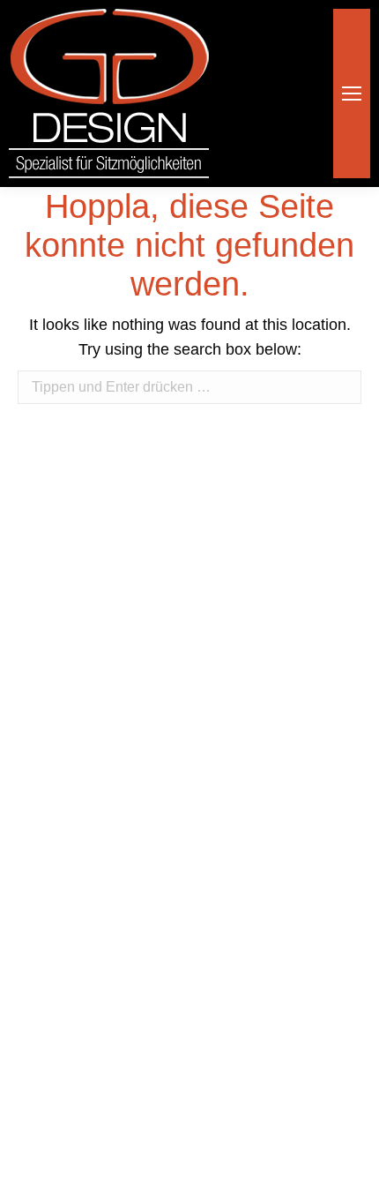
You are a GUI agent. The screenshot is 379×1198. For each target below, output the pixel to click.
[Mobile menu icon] (351, 93)
